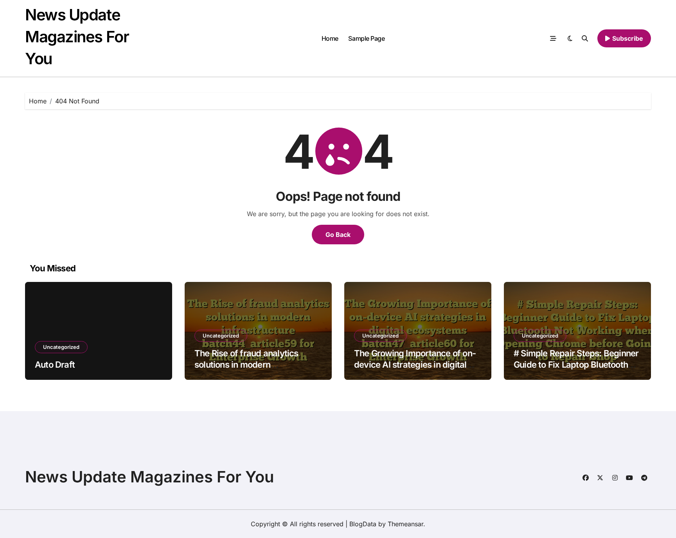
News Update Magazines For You (77, 36)
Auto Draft (55, 364)
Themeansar (405, 524)
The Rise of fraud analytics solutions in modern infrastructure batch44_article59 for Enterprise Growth (258, 370)
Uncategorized (61, 347)
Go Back (338, 234)
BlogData (362, 524)
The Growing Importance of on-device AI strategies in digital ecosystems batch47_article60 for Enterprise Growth (415, 370)
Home (330, 38)
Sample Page (366, 38)
